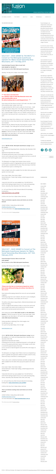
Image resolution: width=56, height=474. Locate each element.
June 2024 (43, 217)
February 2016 (44, 368)
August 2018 (43, 322)
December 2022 (44, 245)
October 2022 (43, 249)
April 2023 (43, 240)
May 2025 (43, 201)
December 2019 (44, 296)
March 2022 (43, 261)
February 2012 (44, 436)
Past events (17, 17)
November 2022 (44, 247)
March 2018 (43, 331)
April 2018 (43, 329)
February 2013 (44, 424)
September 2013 (44, 415)
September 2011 (44, 440)
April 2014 (43, 405)
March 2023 (43, 242)
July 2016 (42, 359)
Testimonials (39, 17)
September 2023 (44, 233)
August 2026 (43, 186)
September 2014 (44, 396)
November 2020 (44, 280)
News (31, 17)
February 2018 (44, 333)
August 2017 (43, 342)
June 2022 (43, 256)
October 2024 (43, 210)
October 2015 (43, 375)
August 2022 (43, 252)
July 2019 (42, 305)
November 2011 (44, 438)
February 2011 (44, 447)
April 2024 (43, 221)
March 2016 (43, 366)
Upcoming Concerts (6, 17)
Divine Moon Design (33, 470)
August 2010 (43, 456)
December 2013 (44, 412)
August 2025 (43, 198)
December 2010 (44, 450)
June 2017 (43, 345)
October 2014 (43, 394)
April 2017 (43, 349)
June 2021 (43, 270)
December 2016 (44, 354)
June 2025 (43, 200)
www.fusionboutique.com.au (22, 208)
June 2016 (43, 361)
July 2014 (42, 400)
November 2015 (44, 373)
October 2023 (43, 231)
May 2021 (43, 272)
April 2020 (43, 289)
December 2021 (44, 265)
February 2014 (44, 408)
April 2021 (43, 273)
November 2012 (44, 428)
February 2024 (44, 224)
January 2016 (43, 370)
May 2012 (43, 433)
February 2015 (44, 389)
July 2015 (42, 380)
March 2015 (43, 387)
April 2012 (43, 435)
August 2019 (43, 303)
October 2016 (43, 358)
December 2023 (44, 228)
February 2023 (44, 244)
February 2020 (44, 293)
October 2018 (43, 319)
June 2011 (43, 443)
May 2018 (43, 328)
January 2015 (43, 391)
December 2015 (44, 372)
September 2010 (44, 454)
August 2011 (43, 442)
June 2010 (43, 458)
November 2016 (44, 356)
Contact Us (48, 17)
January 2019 (43, 315)
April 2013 (43, 421)
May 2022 (43, 258)
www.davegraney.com (7, 138)
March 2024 (43, 223)
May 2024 (43, 219)
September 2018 (44, 321)
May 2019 (43, 308)
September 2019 (44, 301)
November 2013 (44, 414)
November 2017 (44, 337)
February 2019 (44, 314)
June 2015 (43, 382)
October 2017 (43, 338)
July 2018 (42, 324)
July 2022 (42, 254)
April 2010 (43, 459)
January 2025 (43, 205)
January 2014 (43, 410)
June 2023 (43, 237)
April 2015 (43, 386)
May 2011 (43, 445)
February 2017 (44, 351)
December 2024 (44, 207)
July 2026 (42, 187)
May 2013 (43, 419)
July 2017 (42, 344)
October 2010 (43, 452)
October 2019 (43, 300)
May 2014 (43, 403)
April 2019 (43, 310)
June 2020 (43, 286)
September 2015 (44, 377)
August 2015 (43, 379)
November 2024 (44, 208)
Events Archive (16, 212)
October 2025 (43, 194)
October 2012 (43, 429)
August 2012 (43, 431)
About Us (25, 17)
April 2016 (43, 365)
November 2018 (44, 317)
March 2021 (43, 275)
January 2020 (43, 294)
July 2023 (42, 235)
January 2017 (43, 352)
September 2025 (44, 196)
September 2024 (44, 212)
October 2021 (43, 266)
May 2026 (43, 189)
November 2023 (44, 230)
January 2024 (43, 226)
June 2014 (43, 401)
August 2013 (43, 417)
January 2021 (43, 279)
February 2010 (44, 461)
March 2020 (43, 291)
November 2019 (44, 298)
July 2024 (42, 216)
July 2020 (42, 284)
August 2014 (43, 398)
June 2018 (43, 326)
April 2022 (43, 259)
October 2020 (43, 282)
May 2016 (43, 363)
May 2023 (43, 238)
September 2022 (44, 251)
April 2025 (43, 203)
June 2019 (43, 307)
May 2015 (43, 384)
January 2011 (43, 449)
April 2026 (43, 191)
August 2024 (43, 214)
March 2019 (43, 312)
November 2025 (44, 193)
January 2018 (43, 335)
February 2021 (44, 277)
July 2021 (42, 268)
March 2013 (43, 422)
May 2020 (43, 287)
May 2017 (43, 347)
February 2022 (44, 263)
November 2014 (44, 393)
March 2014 (43, 407)
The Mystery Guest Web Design (47, 470)
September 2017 (44, 340)
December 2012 (44, 426)
